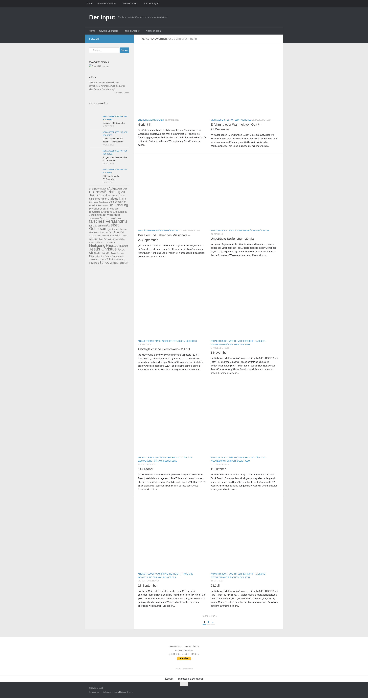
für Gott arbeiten (98, 225)
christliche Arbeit (98, 198)
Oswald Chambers (106, 3)
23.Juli (215, 585)
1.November (219, 352)
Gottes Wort (103, 239)
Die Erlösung (118, 205)
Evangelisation (94, 218)
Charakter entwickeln (112, 195)
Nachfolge (93, 259)
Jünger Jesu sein (117, 253)
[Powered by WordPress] (100, 692)
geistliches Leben (117, 229)
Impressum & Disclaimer (190, 679)
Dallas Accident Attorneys (185, 669)
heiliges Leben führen (105, 242)
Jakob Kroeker (129, 3)
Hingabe (112, 245)
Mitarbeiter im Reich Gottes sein (106, 256)
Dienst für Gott (96, 208)
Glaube (119, 232)
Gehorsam (98, 228)
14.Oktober (145, 469)
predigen (102, 259)
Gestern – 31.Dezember (114, 123)
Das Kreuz (93, 202)
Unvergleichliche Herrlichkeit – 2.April (164, 349)
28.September (148, 585)
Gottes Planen (102, 236)
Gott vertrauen (114, 239)
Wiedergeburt (119, 262)
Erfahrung (106, 211)
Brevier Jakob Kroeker (151, 120)
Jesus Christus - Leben (107, 251)
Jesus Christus (103, 249)
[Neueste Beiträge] (99, 109)
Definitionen (103, 202)
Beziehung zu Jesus (107, 193)
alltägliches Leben (98, 188)
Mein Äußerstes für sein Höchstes (231, 120)
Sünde (104, 262)
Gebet (113, 225)
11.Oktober (218, 469)
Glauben (92, 236)
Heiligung (97, 245)
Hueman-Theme (126, 692)
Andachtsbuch (219, 230)
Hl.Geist (123, 245)
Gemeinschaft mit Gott (101, 232)
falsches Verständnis (108, 221)
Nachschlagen (151, 3)
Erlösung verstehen (107, 214)
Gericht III (145, 124)
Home (90, 3)
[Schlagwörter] (119, 109)
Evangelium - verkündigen (110, 218)
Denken (105, 205)
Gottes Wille (113, 235)
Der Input (102, 17)
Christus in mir (117, 198)
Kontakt (169, 679)
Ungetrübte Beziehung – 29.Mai (232, 238)
